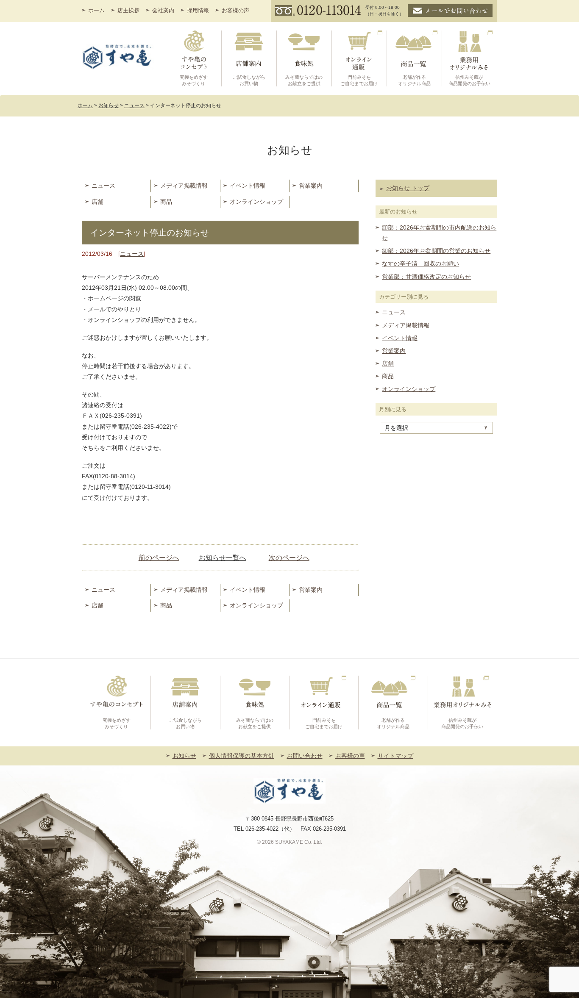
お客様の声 (235, 10)
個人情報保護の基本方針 (241, 755)
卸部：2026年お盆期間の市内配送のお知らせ (439, 232)
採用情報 (198, 10)
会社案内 (163, 10)
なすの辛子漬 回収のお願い (420, 263)
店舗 (97, 201)
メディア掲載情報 (184, 185)
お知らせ (184, 755)
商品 (166, 201)
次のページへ (289, 557)
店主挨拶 (128, 10)
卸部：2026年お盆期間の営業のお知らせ (436, 250)
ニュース (103, 185)
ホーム (96, 10)
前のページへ (159, 557)
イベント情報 (247, 185)
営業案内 (311, 185)
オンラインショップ (256, 201)
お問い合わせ (305, 755)
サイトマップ (395, 755)
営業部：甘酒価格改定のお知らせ (426, 276)
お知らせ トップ (407, 188)
